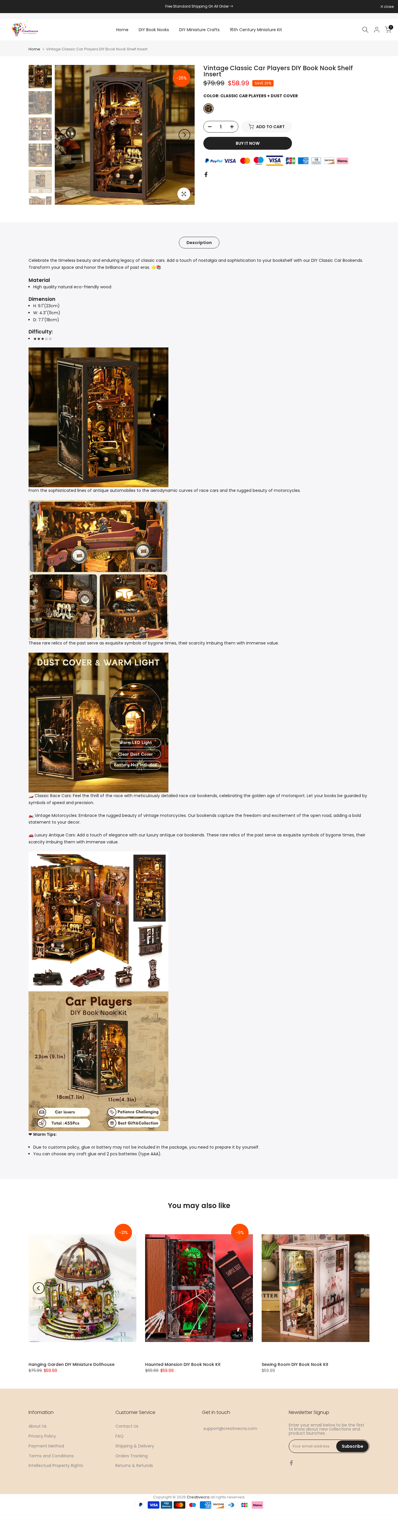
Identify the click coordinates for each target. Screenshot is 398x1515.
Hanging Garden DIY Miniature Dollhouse (72, 1364)
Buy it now (248, 143)
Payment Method (46, 1446)
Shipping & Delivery (134, 1446)
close (12, 6)
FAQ (119, 1436)
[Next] (184, 135)
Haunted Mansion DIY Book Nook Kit (183, 1364)
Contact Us (126, 1426)
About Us (38, 1426)
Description (199, 243)
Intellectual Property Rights (56, 1465)
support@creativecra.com (230, 1429)
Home (122, 30)
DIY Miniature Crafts (199, 30)
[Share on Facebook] (206, 174)
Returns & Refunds (134, 1465)
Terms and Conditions (51, 1456)
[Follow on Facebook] (291, 1462)
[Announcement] (199, 6)
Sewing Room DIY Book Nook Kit (295, 1364)
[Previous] (65, 135)
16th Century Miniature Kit (256, 30)
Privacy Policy (42, 1436)
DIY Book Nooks (154, 30)
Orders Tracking (131, 1456)
